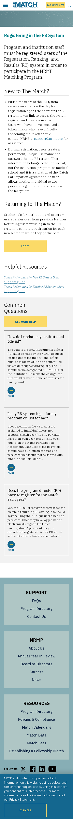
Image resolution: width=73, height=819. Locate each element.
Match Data (36, 735)
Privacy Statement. (22, 799)
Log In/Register (55, 5)
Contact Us (36, 616)
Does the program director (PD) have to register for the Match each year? (34, 495)
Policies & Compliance (36, 719)
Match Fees (36, 743)
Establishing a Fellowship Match (36, 751)
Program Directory (36, 608)
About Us (36, 648)
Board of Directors (36, 664)
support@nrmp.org (48, 138)
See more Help (25, 321)
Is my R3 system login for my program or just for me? (32, 415)
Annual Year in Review (37, 656)
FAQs (36, 600)
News (36, 679)
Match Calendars (36, 727)
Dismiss (25, 810)
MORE (11, 396)
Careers (36, 672)
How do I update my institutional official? (36, 339)
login (25, 246)
